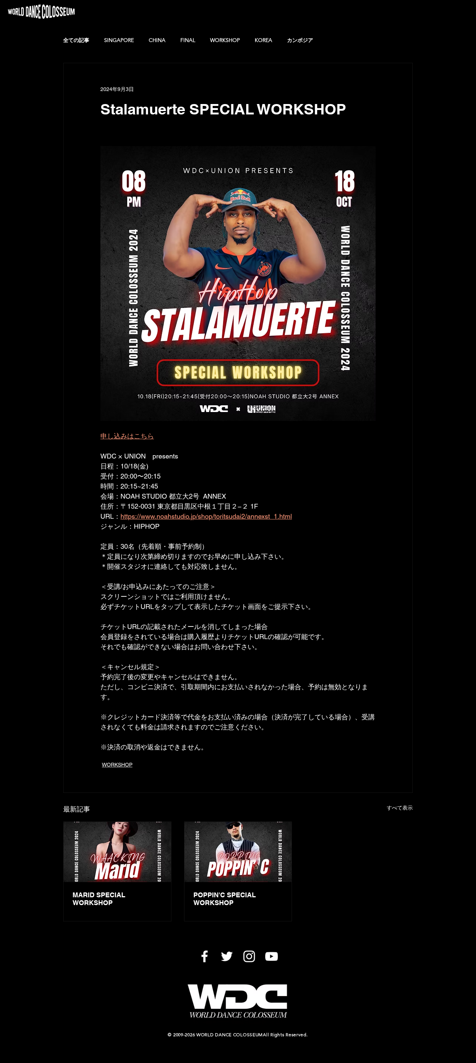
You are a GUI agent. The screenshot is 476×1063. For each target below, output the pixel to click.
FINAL (187, 40)
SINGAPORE (119, 40)
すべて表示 (400, 808)
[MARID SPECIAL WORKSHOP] (117, 852)
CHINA (157, 40)
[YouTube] (271, 956)
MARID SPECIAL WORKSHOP (99, 899)
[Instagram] (249, 956)
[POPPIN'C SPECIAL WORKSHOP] (238, 852)
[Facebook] (204, 956)
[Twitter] (227, 956)
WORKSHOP (225, 40)
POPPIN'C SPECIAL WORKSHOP (224, 899)
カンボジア (300, 40)
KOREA (263, 40)
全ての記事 (76, 40)
